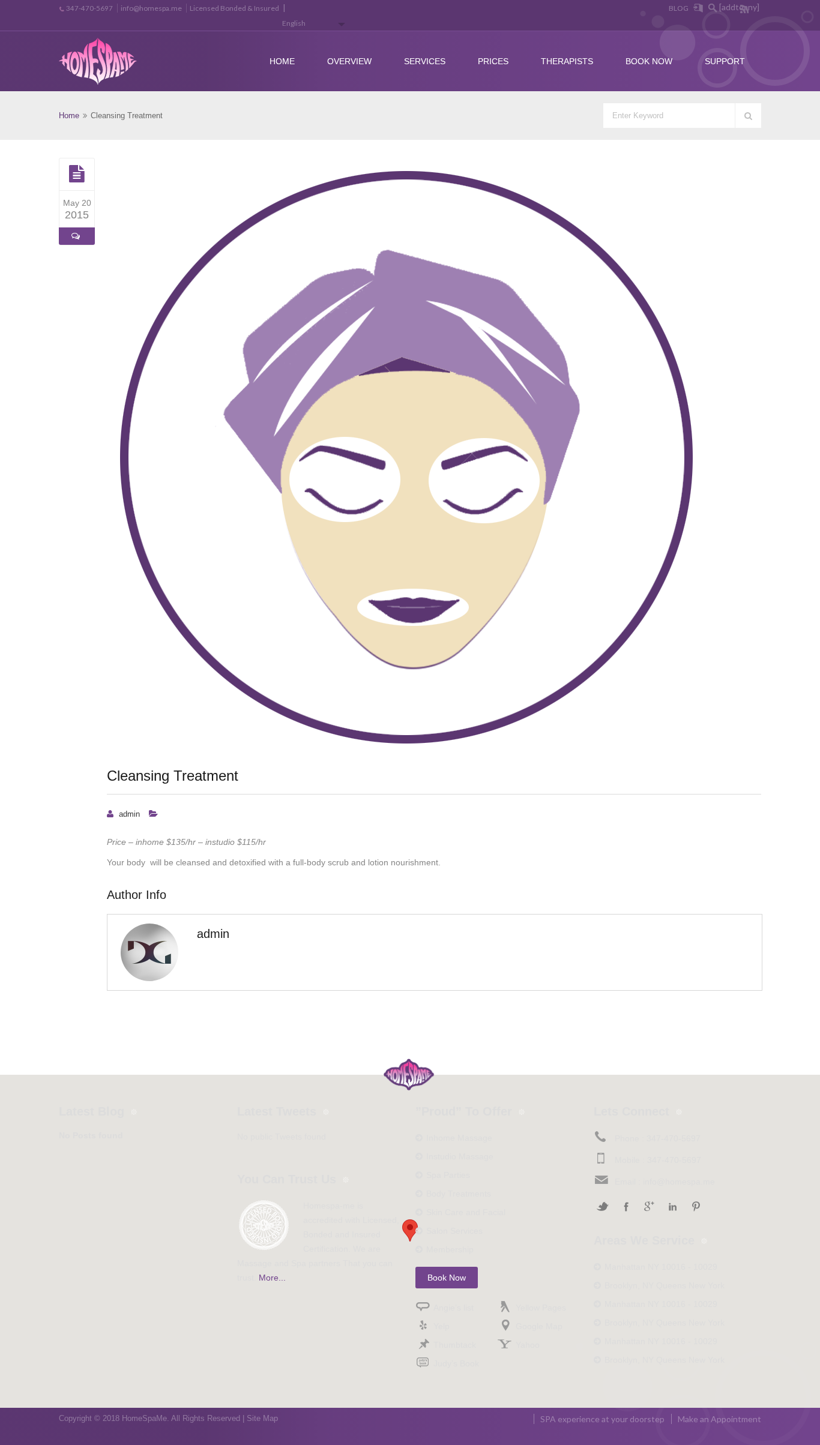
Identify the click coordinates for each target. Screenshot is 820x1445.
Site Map (262, 1418)
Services (424, 61)
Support (725, 61)
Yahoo (528, 1345)
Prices (493, 61)
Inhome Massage (459, 1138)
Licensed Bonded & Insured (234, 8)
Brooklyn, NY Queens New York (664, 1285)
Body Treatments (458, 1193)
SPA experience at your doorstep (602, 1419)
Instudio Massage (459, 1156)
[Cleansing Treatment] (77, 174)
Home (282, 61)
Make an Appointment (719, 1419)
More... (272, 1277)
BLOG (679, 8)
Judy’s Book (456, 1363)
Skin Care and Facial (465, 1212)
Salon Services (454, 1231)
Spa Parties (448, 1175)
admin (129, 814)
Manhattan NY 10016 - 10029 (660, 1267)
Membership (450, 1249)
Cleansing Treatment (172, 776)
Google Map (539, 1326)
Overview (349, 61)
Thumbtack (454, 1345)
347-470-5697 (89, 8)
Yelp (441, 1326)
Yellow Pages (541, 1307)
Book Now (649, 61)
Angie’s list (453, 1307)
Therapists (567, 61)
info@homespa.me (151, 8)
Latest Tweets (276, 1111)
